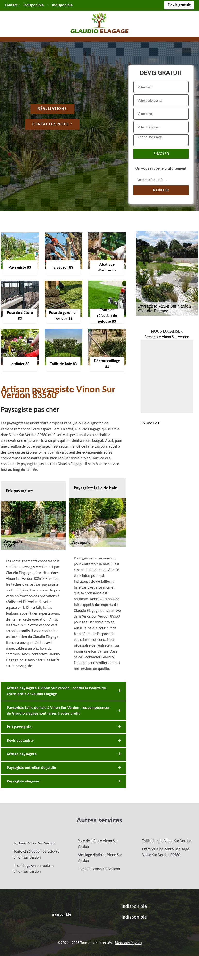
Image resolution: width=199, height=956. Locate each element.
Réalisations (52, 109)
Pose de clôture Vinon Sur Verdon (98, 844)
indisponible (33, 5)
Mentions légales (128, 943)
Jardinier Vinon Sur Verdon (34, 843)
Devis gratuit (179, 5)
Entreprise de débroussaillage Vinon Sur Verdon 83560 (165, 852)
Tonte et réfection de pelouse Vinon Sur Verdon (36, 855)
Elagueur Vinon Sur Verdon (99, 869)
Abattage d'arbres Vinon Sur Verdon (100, 858)
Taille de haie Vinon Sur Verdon (166, 841)
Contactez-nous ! (52, 124)
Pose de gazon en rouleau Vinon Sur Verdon (33, 869)
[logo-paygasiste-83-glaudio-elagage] (99, 34)
